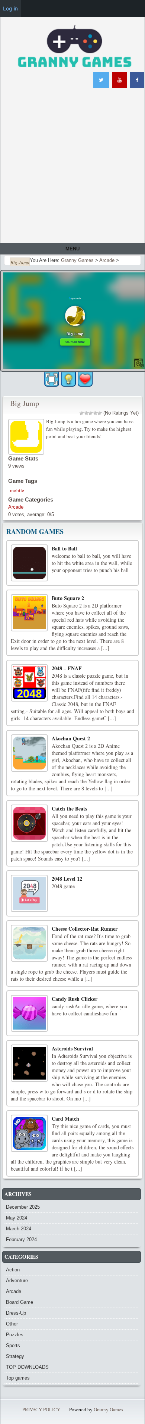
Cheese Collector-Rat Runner (84, 929)
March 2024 (18, 1228)
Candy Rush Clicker (74, 999)
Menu (72, 249)
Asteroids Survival (72, 1048)
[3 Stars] (90, 413)
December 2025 (23, 1207)
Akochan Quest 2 (71, 738)
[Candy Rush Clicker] (29, 1013)
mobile (17, 490)
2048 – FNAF (67, 668)
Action (13, 1269)
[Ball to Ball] (29, 563)
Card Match (65, 1118)
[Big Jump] (27, 435)
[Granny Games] (74, 47)
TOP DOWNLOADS (27, 1367)
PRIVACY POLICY (41, 1409)
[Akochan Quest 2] (29, 753)
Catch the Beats (69, 808)
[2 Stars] (86, 413)
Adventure (17, 1280)
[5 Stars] (99, 413)
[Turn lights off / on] (68, 379)
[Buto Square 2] (29, 612)
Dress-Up (16, 1313)
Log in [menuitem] (10, 8)
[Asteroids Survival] (29, 1063)
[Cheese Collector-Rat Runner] (29, 943)
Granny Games (108, 1409)
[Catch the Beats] (29, 823)
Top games (18, 1378)
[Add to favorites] (85, 378)
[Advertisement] (72, 166)
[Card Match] (29, 1133)
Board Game (19, 1302)
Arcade (15, 507)
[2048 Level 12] (29, 893)
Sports (13, 1345)
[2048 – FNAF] (29, 683)
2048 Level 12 (67, 879)
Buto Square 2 (68, 598)
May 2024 (16, 1218)
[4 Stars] (95, 413)
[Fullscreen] (51, 379)
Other (12, 1324)
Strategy (15, 1356)
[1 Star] (82, 413)
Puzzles (14, 1334)
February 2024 (21, 1239)
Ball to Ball (64, 548)
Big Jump (24, 403)
